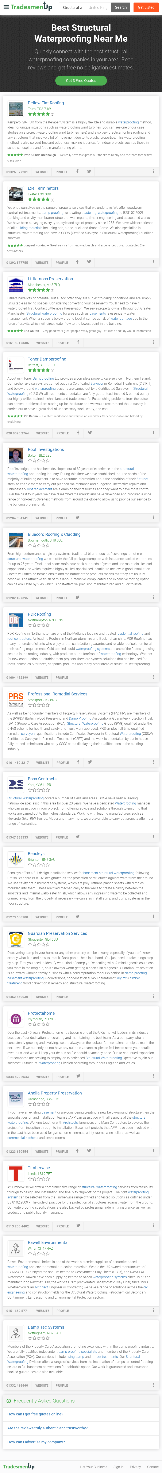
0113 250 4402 (17, 1226)
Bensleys (36, 853)
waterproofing (128, 122)
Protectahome (41, 1013)
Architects (70, 1123)
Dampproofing (43, 378)
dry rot (122, 978)
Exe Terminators (43, 188)
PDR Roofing (39, 614)
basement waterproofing (25, 978)
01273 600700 (17, 917)
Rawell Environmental (48, 1242)
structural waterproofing (25, 559)
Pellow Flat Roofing (46, 102)
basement (90, 873)
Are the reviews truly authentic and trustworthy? (47, 1428)
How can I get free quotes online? (35, 1414)
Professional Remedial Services (57, 693)
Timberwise (39, 1167)
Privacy (135, 1467)
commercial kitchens (22, 1138)
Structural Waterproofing (85, 723)
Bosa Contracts (42, 778)
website (41, 172)
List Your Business (93, 1467)
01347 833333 (17, 837)
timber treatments (105, 1357)
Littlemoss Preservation (50, 278)
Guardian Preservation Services (57, 933)
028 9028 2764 (17, 433)
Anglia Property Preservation (55, 1093)
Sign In (118, 1467)
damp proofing (52, 213)
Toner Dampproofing (47, 359)
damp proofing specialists (77, 1352)
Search (121, 7)
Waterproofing (130, 734)
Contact (153, 1467)
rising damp (75, 1357)
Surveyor (96, 383)
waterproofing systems (93, 649)
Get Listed (146, 7)
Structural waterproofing (44, 313)
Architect (41, 1287)
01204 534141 (17, 518)
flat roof (142, 479)
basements (97, 313)
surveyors (28, 734)
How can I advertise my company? (36, 1442)
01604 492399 (17, 678)
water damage (121, 318)
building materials (29, 228)
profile (62, 172)
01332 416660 (17, 1385)
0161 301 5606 (17, 343)
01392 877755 (17, 263)
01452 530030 (17, 997)
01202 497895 (17, 598)
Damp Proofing (80, 718)
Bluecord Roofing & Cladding (54, 534)
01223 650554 (17, 1152)
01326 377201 (17, 172)
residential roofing (130, 633)
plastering (89, 213)
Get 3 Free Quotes (81, 80)
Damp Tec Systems (46, 1327)
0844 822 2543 (17, 1077)
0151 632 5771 (17, 1311)
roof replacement (39, 489)
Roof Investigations (46, 449)
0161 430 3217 (17, 763)
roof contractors (19, 639)
